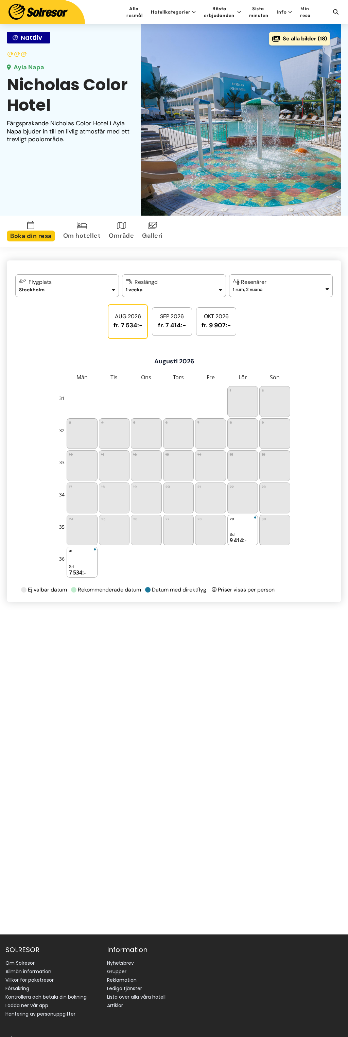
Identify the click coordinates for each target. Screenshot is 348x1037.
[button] (281, 285)
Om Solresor (20, 963)
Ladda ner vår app (26, 1005)
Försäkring (17, 988)
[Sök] (335, 12)
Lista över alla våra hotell (136, 997)
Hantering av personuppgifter (40, 1014)
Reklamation (122, 980)
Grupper (116, 971)
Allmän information (28, 971)
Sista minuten (258, 11)
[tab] (32, 231)
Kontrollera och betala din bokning (46, 997)
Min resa (305, 11)
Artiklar (115, 1005)
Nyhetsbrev (120, 963)
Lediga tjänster (124, 988)
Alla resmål (134, 11)
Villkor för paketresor (29, 980)
